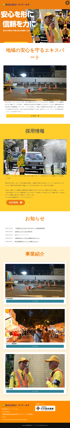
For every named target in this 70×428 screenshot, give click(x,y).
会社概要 (33, 116)
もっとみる (34, 301)
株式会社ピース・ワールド (33, 425)
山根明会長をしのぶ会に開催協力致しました (27, 238)
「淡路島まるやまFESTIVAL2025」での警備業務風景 (30, 228)
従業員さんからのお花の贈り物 (23, 231)
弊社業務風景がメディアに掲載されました (26, 241)
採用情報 (13, 202)
